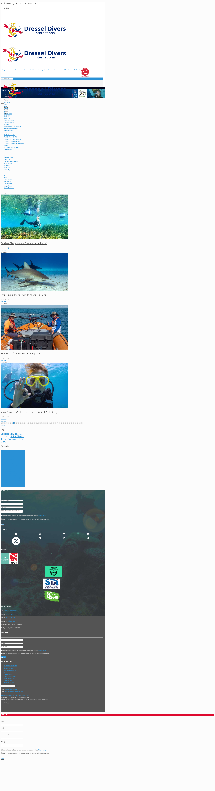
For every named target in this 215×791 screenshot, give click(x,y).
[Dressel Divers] (34, 101)
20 (21, 423)
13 (11, 423)
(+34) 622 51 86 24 (12, 621)
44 (53, 423)
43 (51, 423)
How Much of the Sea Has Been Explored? (21, 353)
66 (82, 423)
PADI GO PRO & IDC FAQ (10, 137)
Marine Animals (8, 133)
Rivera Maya (7, 170)
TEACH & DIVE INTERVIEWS (11, 147)
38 (45, 423)
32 (37, 423)
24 (26, 423)
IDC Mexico (7, 165)
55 (68, 423)
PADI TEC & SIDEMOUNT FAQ (12, 141)
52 (63, 423)
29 (33, 423)
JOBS (5, 672)
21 (22, 423)
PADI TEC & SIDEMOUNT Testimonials (14, 143)
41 (49, 423)
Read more (3, 250)
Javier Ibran (7, 168)
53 (65, 423)
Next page (3, 425)
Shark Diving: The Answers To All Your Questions (24, 295)
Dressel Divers (8, 179)
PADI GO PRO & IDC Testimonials (13, 139)
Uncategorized (8, 96)
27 (30, 423)
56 (69, 423)
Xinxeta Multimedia (9, 188)
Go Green (6, 124)
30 (34, 423)
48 (58, 423)
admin (5, 177)
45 (54, 423)
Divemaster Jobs (8, 674)
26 (29, 423)
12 (10, 423)
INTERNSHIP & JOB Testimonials (13, 126)
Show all (6, 108)
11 (8, 423)
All (4, 112)
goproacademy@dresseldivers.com (13, 692)
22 (23, 423)
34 (39, 423)
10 (7, 423)
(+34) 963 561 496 (10, 617)
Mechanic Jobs (8, 680)
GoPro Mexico (8, 163)
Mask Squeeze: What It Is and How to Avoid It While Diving (29, 412)
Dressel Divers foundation (11, 161)
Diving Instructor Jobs (10, 676)
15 (14, 423)
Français (6, 111)
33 (38, 423)
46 (55, 423)
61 (76, 423)
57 (70, 423)
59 (73, 423)
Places (6, 145)
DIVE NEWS (7, 116)
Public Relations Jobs (9, 678)
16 (15, 423)
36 (42, 423)
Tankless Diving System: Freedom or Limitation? (24, 243)
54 (66, 423)
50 (61, 423)
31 (35, 423)
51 (62, 423)
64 (80, 423)
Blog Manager (7, 181)
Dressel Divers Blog (9, 94)
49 (59, 423)
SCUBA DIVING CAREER (10, 666)
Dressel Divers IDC (9, 120)
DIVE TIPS (7, 118)
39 (46, 423)
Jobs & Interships (8, 131)
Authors (6, 106)
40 (47, 423)
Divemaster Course (9, 668)
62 (77, 423)
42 (50, 423)
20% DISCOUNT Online (6, 695)
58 (72, 423)
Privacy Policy (42, 515)
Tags (5, 104)
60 (74, 423)
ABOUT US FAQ (8, 114)
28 (31, 423)
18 (18, 423)
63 (78, 423)
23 (25, 423)
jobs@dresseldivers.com (10, 689)
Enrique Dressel (8, 186)
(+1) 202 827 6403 (10, 614)
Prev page (3, 421)
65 (81, 423)
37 (43, 423)
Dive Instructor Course (10, 670)
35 (41, 423)
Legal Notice (25, 695)
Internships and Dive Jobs (11, 128)
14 (12, 423)
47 (57, 423)
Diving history (7, 159)
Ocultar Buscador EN (9, 135)
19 (19, 423)
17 (16, 423)
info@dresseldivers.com (11, 611)
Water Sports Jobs (9, 683)
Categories (7, 102)
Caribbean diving (8, 157)
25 (27, 423)
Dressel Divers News (9, 122)
